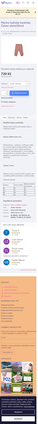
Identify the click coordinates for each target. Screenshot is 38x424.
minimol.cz (7, 296)
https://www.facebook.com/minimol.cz (17, 293)
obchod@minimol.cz (11, 287)
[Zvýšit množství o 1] (7, 92)
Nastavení (18, 412)
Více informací (29, 406)
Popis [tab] (5, 118)
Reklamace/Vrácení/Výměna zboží (12, 310)
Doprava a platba (6, 313)
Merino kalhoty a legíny (19, 205)
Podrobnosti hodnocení (28, 31)
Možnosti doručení (7, 87)
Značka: (7, 34)
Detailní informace (7, 106)
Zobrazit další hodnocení (28, 270)
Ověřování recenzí (7, 319)
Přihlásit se (8, 352)
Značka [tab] (25, 118)
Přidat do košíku (21, 93)
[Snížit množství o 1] (7, 94)
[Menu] (33, 3)
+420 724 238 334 (10, 290)
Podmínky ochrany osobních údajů (12, 308)
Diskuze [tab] (19, 118)
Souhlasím (18, 419)
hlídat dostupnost (7, 98)
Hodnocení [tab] (11, 118)
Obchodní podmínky (7, 305)
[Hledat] (23, 3)
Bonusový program (7, 316)
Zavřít (11, 112)
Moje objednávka (6, 321)
